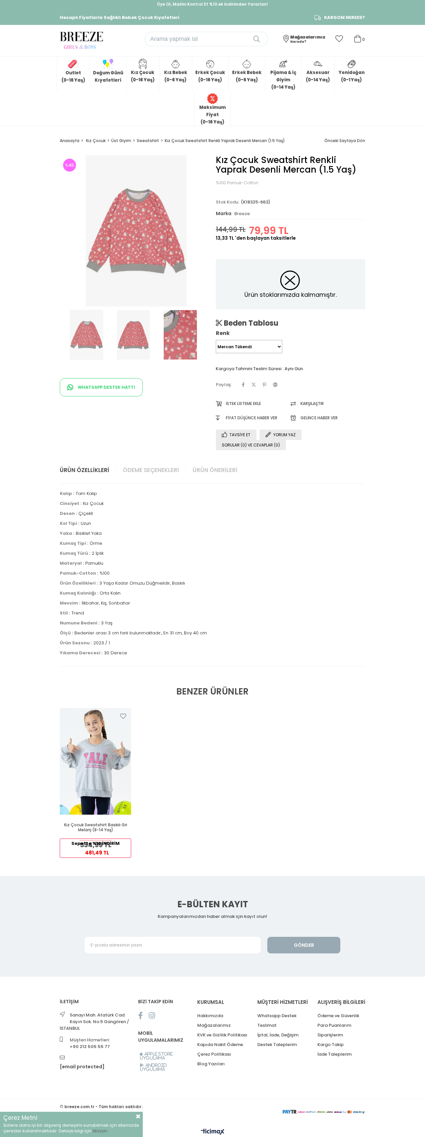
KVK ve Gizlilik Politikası (222, 1035)
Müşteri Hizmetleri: (90, 1043)
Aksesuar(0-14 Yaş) (318, 76)
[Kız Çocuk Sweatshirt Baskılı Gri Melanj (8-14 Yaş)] (95, 761)
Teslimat (267, 1025)
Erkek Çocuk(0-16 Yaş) (210, 76)
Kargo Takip (330, 1044)
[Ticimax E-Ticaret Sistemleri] (212, 1132)
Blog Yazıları (211, 1064)
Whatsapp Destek (277, 1016)
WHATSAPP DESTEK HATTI (106, 387)
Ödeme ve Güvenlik (338, 1016)
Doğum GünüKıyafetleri (108, 76)
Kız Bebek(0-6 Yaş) (175, 76)
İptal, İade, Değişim (277, 1035)
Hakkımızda (210, 1016)
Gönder (304, 945)
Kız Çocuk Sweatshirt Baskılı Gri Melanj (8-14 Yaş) (95, 827)
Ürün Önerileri (215, 470)
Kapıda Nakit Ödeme (220, 1044)
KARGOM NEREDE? (344, 18)
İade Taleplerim (334, 1054)
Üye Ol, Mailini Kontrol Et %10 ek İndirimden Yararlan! (212, 4)
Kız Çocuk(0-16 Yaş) (143, 76)
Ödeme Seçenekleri (151, 470)
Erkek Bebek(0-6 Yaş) (247, 76)
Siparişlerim (330, 1035)
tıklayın (100, 1131)
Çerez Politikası (214, 1054)
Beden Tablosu (250, 323)
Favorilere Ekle (123, 716)
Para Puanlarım (334, 1025)
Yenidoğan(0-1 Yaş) (352, 76)
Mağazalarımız (214, 1025)
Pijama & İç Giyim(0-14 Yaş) (283, 79)
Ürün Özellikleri (84, 470)
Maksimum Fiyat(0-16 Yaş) (212, 114)
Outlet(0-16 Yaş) (73, 76)
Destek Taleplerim (277, 1044)
